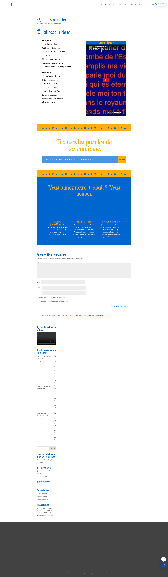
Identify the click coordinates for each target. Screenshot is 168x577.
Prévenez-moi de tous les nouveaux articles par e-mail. (54, 301)
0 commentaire (57, 23)
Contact (64, 565)
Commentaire (41, 262)
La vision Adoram (61, 539)
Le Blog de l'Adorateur (59, 562)
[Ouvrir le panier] (163, 564)
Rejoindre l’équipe (42, 496)
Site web (39, 293)
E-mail (39, 287)
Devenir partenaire (111, 221)
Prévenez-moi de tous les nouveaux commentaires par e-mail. (56, 297)
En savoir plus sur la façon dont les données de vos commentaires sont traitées (86, 315)
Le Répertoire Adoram (43, 485)
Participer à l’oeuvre (42, 499)
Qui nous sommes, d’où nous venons (56, 543)
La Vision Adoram (42, 476)
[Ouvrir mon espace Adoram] (163, 559)
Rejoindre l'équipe (84, 221)
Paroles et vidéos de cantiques (58, 558)
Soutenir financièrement (57, 223)
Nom (39, 282)
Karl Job (41, 23)
